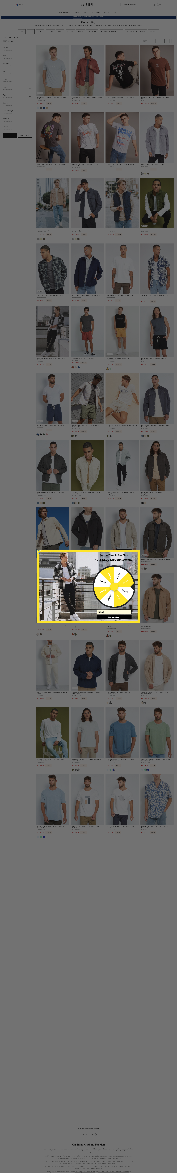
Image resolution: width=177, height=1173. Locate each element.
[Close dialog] (39, 552)
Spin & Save (114, 617)
